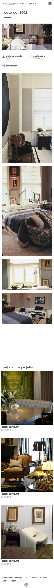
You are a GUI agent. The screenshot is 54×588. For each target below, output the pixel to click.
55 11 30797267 (10, 581)
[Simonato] (11, 4)
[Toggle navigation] (50, 5)
